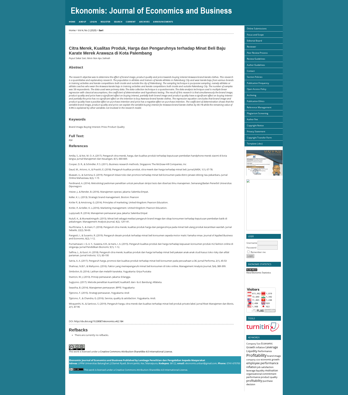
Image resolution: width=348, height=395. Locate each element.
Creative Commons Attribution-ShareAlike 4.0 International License (136, 351)
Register (105, 21)
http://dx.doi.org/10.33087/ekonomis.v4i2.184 (98, 321)
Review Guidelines (256, 58)
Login (93, 21)
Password (251, 247)
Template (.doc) (255, 143)
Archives (144, 21)
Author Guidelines (256, 64)
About (82, 21)
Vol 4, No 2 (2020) (87, 30)
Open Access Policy (256, 89)
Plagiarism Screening (257, 113)
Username (251, 242)
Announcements (163, 21)
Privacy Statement (256, 131)
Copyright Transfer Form (259, 137)
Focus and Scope (255, 34)
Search (118, 21)
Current (131, 21)
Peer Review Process (257, 52)
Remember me (258, 252)
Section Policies (254, 76)
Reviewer (251, 46)
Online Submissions (257, 28)
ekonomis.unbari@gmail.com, (201, 363)
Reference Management (259, 107)
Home (72, 21)
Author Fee (252, 119)
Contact (251, 70)
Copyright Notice (255, 125)
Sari (101, 30)
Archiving (251, 95)
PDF (71, 140)
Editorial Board (254, 40)
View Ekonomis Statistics (258, 272)
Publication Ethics (255, 101)
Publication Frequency (258, 83)
